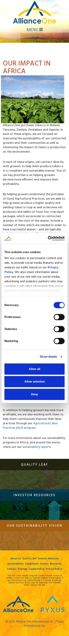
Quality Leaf (29, 559)
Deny (34, 394)
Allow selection (34, 381)
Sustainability (15, 564)
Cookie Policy (36, 569)
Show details (48, 356)
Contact (11, 569)
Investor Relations (48, 559)
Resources (56, 564)
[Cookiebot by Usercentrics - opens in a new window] (49, 238)
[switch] (59, 317)
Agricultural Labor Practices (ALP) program (30, 425)
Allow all (34, 369)
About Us (15, 559)
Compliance (32, 564)
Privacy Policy (54, 569)
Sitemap (22, 569)
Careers (44, 564)
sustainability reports (36, 447)
